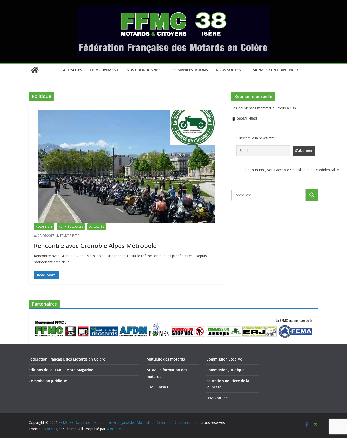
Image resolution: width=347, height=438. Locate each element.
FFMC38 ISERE (69, 235)
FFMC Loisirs (157, 387)
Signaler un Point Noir (275, 69)
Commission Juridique (48, 380)
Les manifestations (189, 69)
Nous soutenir (230, 69)
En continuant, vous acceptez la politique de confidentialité (290, 169)
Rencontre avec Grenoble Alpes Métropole (95, 245)
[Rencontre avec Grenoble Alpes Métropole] (126, 166)
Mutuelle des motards (166, 359)
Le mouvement (104, 69)
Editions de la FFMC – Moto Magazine (61, 369)
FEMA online (217, 397)
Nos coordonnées (144, 69)
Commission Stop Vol (224, 359)
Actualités (71, 69)
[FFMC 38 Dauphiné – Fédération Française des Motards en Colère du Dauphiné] (35, 70)
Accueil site (44, 226)
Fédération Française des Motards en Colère (67, 359)
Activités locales (71, 226)
